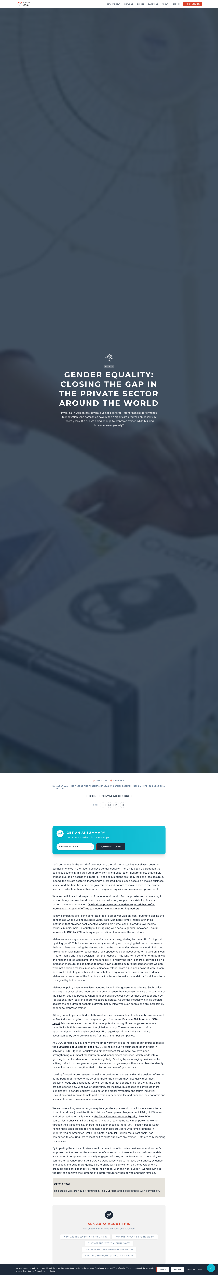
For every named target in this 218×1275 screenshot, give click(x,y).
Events (140, 4)
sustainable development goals (75, 1046)
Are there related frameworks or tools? (109, 1249)
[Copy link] (122, 805)
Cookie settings (194, 1269)
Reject (163, 1269)
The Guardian (108, 1190)
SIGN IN (176, 4)
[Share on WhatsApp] (109, 805)
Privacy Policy (40, 1271)
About (165, 4)
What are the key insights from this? (85, 1237)
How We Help (113, 4)
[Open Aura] (211, 1268)
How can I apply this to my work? (134, 1237)
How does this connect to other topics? (109, 1256)
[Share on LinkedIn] (116, 805)
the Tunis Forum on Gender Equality (115, 1116)
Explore (128, 4)
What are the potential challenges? (109, 1243)
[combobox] (75, 846)
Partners (153, 4)
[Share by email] (103, 805)
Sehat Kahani (75, 1120)
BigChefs (94, 1120)
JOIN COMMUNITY (192, 4)
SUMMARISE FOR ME (111, 847)
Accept (177, 1269)
